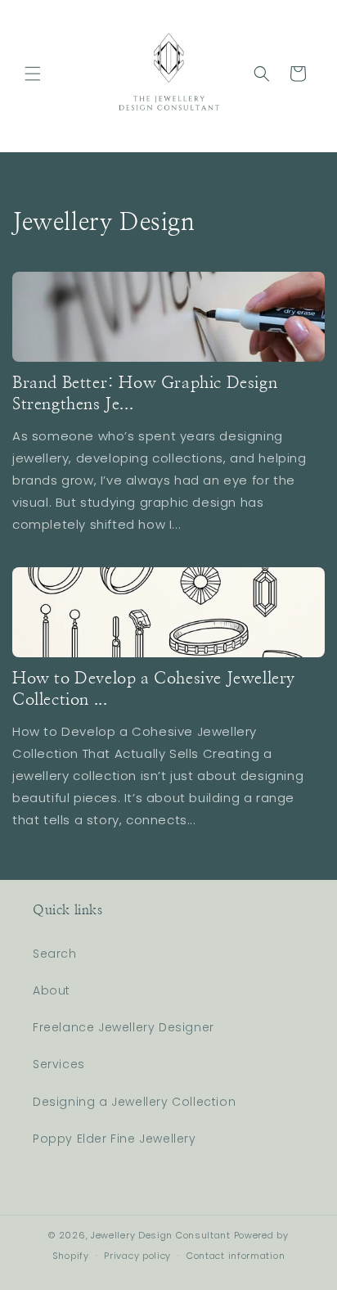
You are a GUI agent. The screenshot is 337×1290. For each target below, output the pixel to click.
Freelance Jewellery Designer (123, 1027)
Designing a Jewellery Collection (134, 1102)
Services (59, 1064)
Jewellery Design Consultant (161, 1235)
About (51, 990)
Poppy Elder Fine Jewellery (114, 1138)
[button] (33, 74)
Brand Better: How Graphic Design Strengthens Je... (144, 394)
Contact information (235, 1255)
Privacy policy (137, 1255)
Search (55, 953)
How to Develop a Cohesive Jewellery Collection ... (153, 689)
